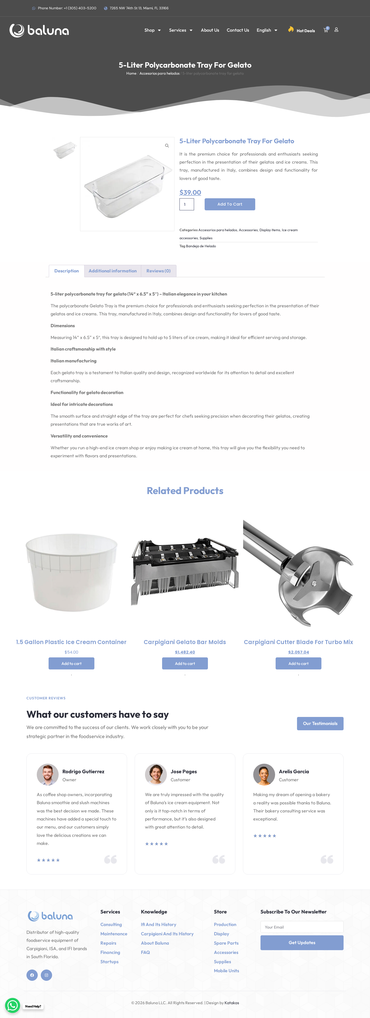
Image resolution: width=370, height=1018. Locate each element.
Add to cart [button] (71, 663)
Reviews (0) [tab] (158, 271)
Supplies (206, 238)
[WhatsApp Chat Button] (12, 1005)
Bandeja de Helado (201, 246)
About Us (210, 30)
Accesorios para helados (159, 73)
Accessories (248, 230)
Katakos (231, 1002)
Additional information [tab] (113, 271)
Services (177, 30)
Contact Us (238, 30)
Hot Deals (306, 30)
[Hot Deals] (291, 29)
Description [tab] (66, 271)
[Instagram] (46, 975)
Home (131, 73)
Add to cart (229, 204)
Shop (149, 30)
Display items (270, 230)
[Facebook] (32, 975)
